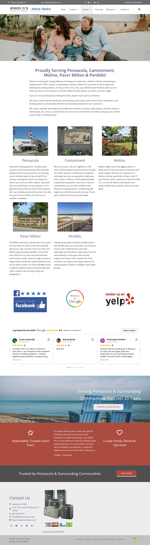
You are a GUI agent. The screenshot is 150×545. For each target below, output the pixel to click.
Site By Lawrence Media (18, 541)
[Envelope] (97, 2)
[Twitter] (94, 2)
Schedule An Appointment (133, 2)
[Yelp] (85, 2)
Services (85, 9)
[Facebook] (88, 2)
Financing (99, 9)
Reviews (81, 539)
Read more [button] (16, 360)
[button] (139, 9)
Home (63, 9)
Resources (110, 9)
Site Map (119, 539)
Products (73, 9)
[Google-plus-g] (91, 2)
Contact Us (124, 9)
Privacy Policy (109, 539)
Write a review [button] (129, 330)
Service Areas (98, 539)
